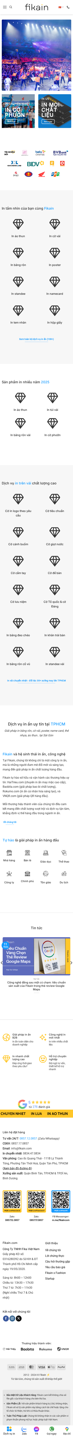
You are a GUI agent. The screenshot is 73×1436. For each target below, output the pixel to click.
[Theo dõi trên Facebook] (6, 1318)
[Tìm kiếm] (10, 7)
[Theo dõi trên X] (19, 1318)
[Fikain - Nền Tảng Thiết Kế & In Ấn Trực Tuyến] (36, 7)
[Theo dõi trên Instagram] (12, 1318)
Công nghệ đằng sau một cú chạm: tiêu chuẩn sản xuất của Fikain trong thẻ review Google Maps (36, 986)
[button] (5, 7)
